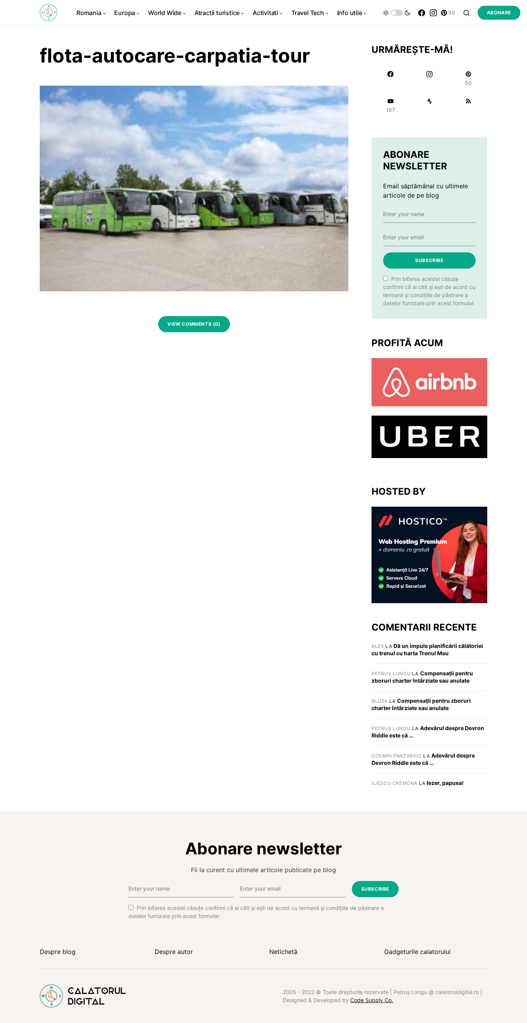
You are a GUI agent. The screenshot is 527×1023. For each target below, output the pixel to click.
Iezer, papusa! (445, 783)
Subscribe (429, 260)
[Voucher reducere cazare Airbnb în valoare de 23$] (429, 382)
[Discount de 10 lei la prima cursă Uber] (429, 436)
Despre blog (58, 951)
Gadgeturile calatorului (417, 951)
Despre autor (174, 951)
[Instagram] (433, 12)
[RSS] (468, 105)
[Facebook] (421, 12)
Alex (378, 646)
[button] (396, 13)
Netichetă (283, 951)
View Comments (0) (193, 324)
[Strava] (429, 105)
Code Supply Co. (371, 1000)
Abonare (499, 12)
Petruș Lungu (391, 673)
